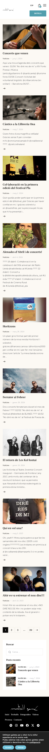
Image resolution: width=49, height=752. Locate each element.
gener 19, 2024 (19, 465)
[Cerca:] (24, 652)
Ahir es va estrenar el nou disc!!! (23, 595)
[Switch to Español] (32, 5)
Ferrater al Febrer (14, 397)
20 (31, 629)
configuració (34, 742)
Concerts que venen (15, 53)
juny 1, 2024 (17, 59)
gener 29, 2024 (19, 402)
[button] (44, 5)
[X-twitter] (32, 725)
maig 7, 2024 (18, 129)
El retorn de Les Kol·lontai (19, 460)
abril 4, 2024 (18, 257)
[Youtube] (21, 725)
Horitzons (9, 326)
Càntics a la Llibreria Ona (19, 124)
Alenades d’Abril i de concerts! (22, 252)
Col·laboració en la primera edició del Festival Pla (20, 186)
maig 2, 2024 (18, 193)
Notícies (6, 59)
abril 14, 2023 (18, 601)
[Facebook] (27, 725)
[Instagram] (16, 725)
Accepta (8, 747)
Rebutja (20, 747)
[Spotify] (10, 725)
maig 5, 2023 (18, 533)
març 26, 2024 (18, 332)
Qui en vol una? (13, 528)
